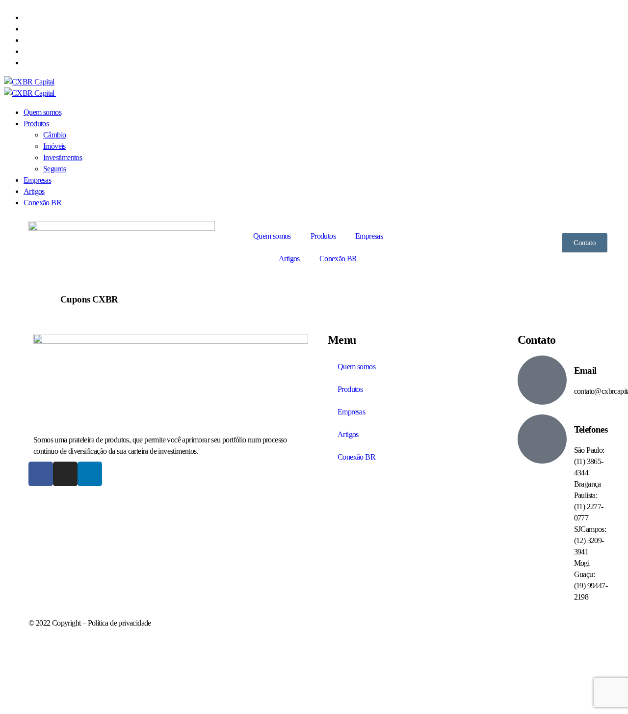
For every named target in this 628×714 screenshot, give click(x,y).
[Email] (542, 380)
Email (585, 370)
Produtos (323, 236)
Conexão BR (338, 258)
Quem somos (272, 236)
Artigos (289, 258)
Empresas (369, 236)
